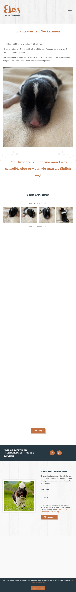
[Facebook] (52, 452)
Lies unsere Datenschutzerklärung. (54, 511)
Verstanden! (38, 588)
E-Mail (44, 498)
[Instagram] (59, 452)
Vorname (45, 489)
